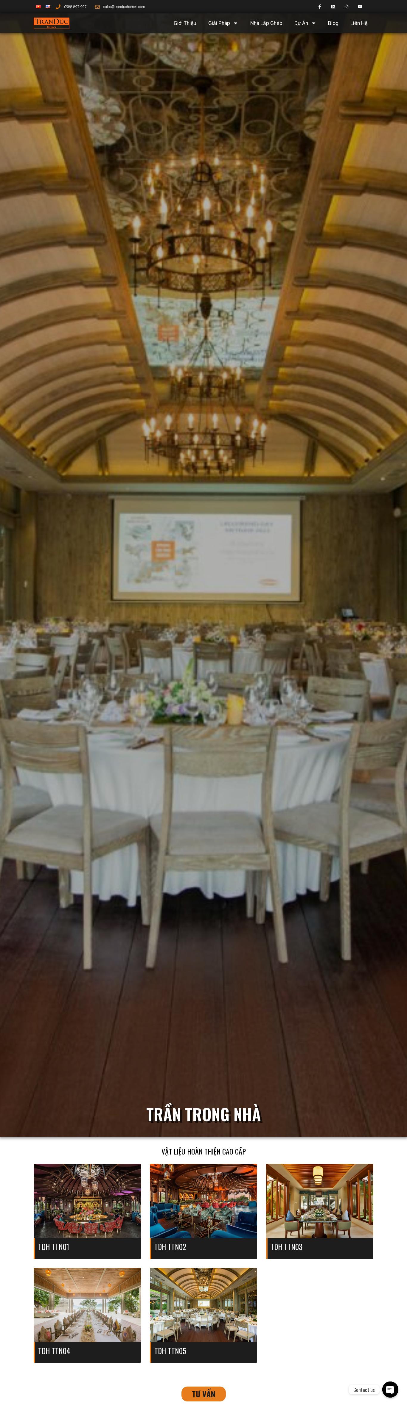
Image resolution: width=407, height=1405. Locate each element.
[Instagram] (346, 6)
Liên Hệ (358, 23)
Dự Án (301, 23)
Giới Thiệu (185, 23)
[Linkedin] (333, 6)
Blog (333, 23)
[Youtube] (359, 6)
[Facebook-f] (320, 6)
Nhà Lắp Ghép (266, 23)
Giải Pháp (219, 23)
